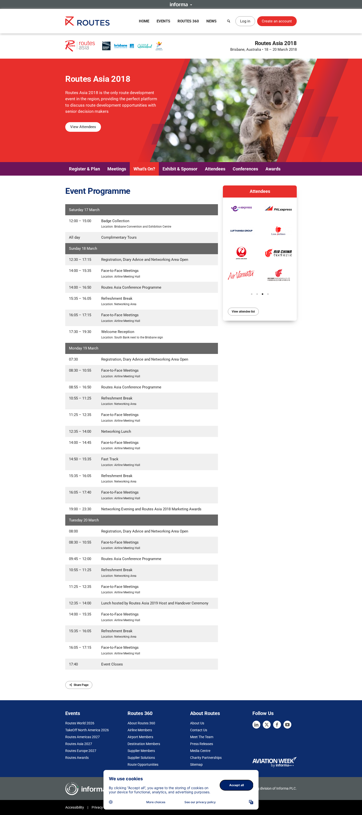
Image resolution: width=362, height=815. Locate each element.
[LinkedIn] (256, 725)
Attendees (215, 168)
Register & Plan (84, 168)
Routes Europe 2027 (80, 751)
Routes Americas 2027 (82, 737)
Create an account (277, 21)
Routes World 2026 (79, 723)
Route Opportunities (143, 764)
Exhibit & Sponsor (180, 168)
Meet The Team (201, 737)
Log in (245, 21)
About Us (197, 723)
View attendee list (243, 311)
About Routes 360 (141, 723)
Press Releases (201, 744)
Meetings (116, 168)
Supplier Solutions (141, 758)
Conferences (245, 168)
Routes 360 (188, 21)
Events (163, 21)
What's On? (144, 168)
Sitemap (196, 764)
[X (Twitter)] (267, 725)
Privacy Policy (102, 807)
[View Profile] (241, 209)
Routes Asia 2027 (78, 744)
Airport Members (140, 737)
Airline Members (140, 730)
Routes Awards (77, 758)
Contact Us (198, 730)
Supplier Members (141, 751)
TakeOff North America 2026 (87, 730)
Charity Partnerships (206, 758)
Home (144, 21)
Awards (272, 168)
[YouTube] (287, 725)
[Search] (229, 21)
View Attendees (83, 127)
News (211, 21)
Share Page (81, 685)
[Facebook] (277, 725)
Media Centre (200, 751)
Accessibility (74, 807)
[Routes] (87, 21)
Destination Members (144, 744)
